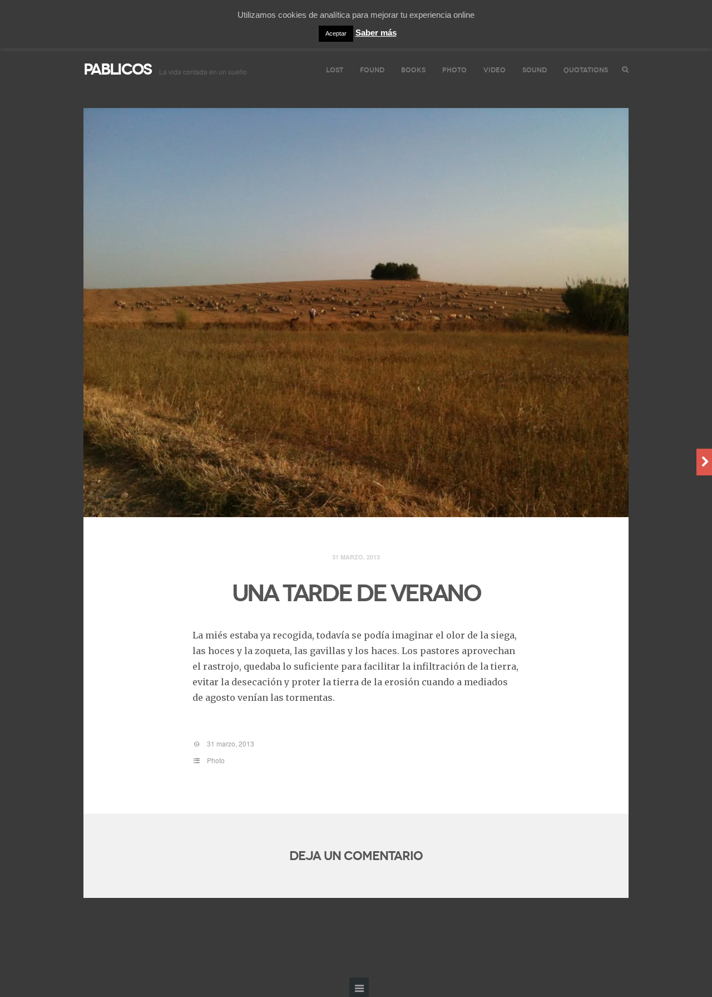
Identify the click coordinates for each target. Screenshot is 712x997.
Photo (454, 70)
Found (372, 70)
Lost (334, 70)
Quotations (585, 70)
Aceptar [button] (336, 33)
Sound (534, 70)
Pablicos (117, 69)
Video (494, 70)
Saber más (376, 32)
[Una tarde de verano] (356, 313)
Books (413, 70)
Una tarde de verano (356, 593)
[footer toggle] (359, 987)
